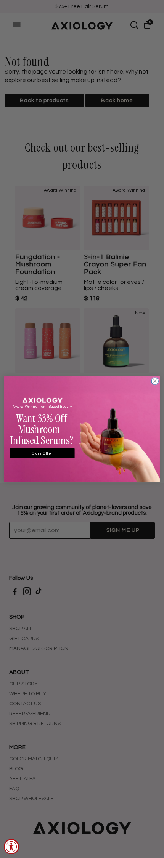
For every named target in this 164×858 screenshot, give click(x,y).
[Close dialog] (154, 381)
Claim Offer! (42, 453)
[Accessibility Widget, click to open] (11, 846)
